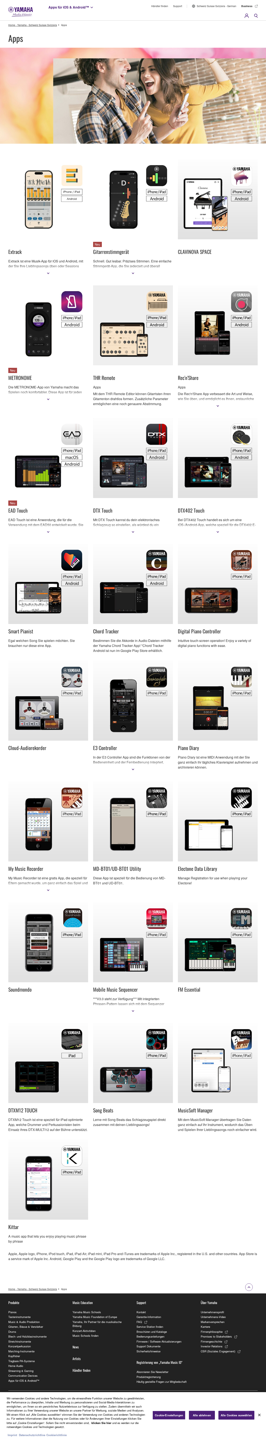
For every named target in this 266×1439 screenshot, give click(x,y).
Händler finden (159, 6)
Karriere (205, 1327)
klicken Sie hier (101, 1423)
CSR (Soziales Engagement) (218, 1351)
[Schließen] (259, 1415)
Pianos (12, 1312)
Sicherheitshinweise (148, 1351)
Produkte (13, 1302)
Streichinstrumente (19, 1341)
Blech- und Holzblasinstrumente (27, 1336)
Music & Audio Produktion (24, 1322)
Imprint (12, 1435)
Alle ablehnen (202, 1415)
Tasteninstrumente (19, 1317)
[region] (133, 1415)
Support (177, 6)
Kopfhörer (14, 1356)
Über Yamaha (209, 1302)
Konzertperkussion (19, 1346)
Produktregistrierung (149, 1377)
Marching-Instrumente (21, 1351)
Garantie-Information (149, 1317)
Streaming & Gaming (20, 1371)
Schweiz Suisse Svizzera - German (216, 6)
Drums (12, 1332)
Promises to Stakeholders (216, 1336)
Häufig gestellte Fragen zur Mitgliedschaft (162, 1382)
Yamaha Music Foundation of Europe (95, 1317)
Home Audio (15, 1366)
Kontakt (141, 1312)
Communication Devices (23, 1376)
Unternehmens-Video (213, 1317)
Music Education (83, 1302)
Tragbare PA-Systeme (21, 1361)
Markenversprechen (212, 1322)
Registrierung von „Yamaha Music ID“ (159, 1362)
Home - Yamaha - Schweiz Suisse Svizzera (32, 25)
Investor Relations (212, 1346)
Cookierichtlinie (56, 1435)
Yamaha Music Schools (87, 1312)
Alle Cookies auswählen (236, 1415)
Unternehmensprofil (212, 1312)
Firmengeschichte (211, 1341)
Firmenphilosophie (212, 1332)
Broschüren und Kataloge (152, 1332)
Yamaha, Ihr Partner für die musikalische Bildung (97, 1324)
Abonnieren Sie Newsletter (152, 1372)
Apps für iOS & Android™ (68, 7)
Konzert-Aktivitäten (84, 1331)
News (76, 1346)
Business (246, 6)
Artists (77, 1358)
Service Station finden (150, 1327)
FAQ (139, 1322)
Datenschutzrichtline (32, 1435)
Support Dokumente (148, 1346)
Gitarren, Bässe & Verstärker (25, 1327)
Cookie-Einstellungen (169, 1415)
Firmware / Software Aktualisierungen (159, 1341)
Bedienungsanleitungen (150, 1336)
